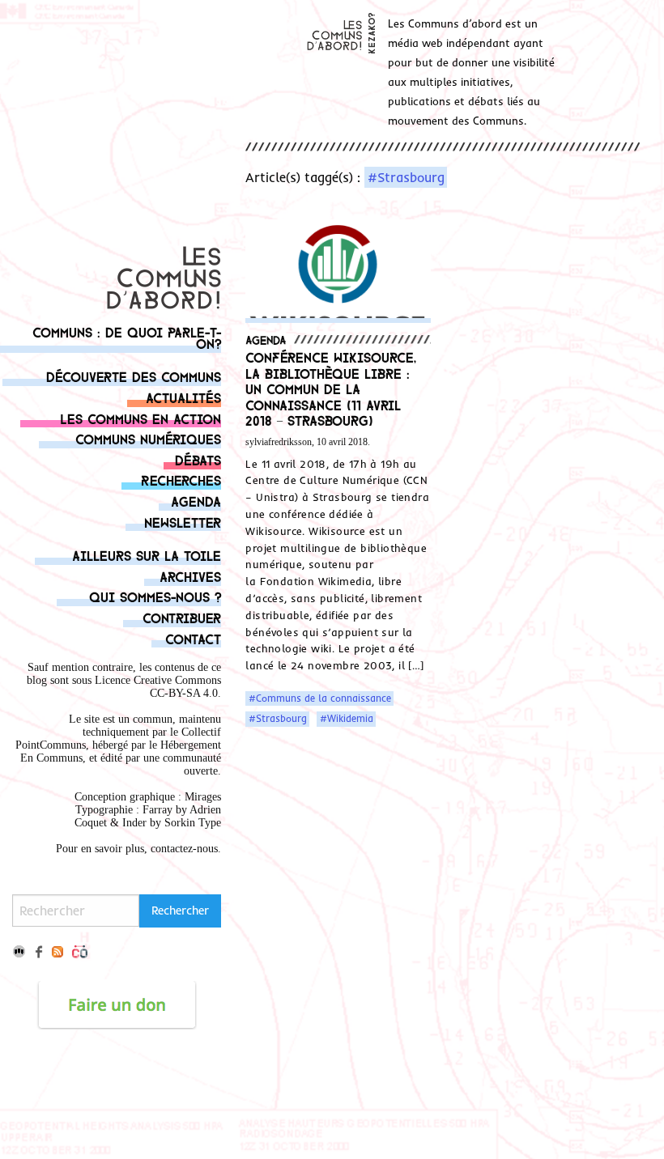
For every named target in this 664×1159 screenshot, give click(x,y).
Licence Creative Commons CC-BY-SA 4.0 (158, 686)
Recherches (181, 479)
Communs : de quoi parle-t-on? (126, 337)
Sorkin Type (192, 823)
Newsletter (182, 522)
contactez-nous (184, 849)
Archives (190, 576)
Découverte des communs (133, 376)
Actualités (183, 397)
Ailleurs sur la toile (146, 555)
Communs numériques (148, 438)
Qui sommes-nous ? (155, 596)
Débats (198, 459)
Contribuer (182, 617)
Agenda (196, 500)
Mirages (203, 797)
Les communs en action (140, 418)
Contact (193, 638)
